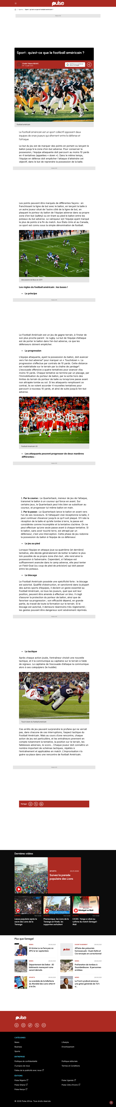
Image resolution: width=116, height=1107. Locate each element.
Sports (21, 9)
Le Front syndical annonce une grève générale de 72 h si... (87, 984)
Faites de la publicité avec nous (27, 1070)
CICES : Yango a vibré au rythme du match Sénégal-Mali (84, 922)
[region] (58, 914)
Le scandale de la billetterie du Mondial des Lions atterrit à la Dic (42, 984)
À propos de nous (22, 1066)
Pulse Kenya (19, 1089)
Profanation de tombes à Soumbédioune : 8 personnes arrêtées (88, 967)
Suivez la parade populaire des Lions (61, 876)
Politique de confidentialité (25, 1061)
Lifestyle (65, 1042)
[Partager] (89, 64)
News (31, 944)
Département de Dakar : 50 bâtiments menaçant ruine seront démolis (41, 967)
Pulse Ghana (19, 1085)
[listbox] (58, 914)
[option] (27, 914)
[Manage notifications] (111, 1102)
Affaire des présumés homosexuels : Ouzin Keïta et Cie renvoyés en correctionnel (88, 951)
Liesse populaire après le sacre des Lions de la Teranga (25, 922)
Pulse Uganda (67, 1080)
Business (18, 1047)
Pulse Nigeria (20, 1080)
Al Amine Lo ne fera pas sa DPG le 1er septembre (41, 949)
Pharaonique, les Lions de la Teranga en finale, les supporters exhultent (56, 922)
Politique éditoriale (69, 1061)
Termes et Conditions (71, 1066)
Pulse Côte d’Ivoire (70, 1085)
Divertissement (81, 944)
